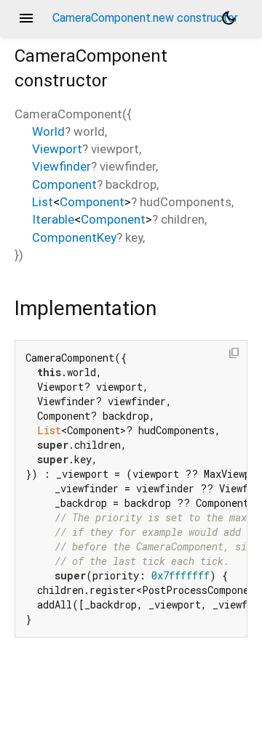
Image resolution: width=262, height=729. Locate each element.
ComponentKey (74, 237)
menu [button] (26, 18)
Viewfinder (61, 166)
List (42, 202)
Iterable (53, 219)
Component (64, 184)
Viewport (57, 149)
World (48, 131)
